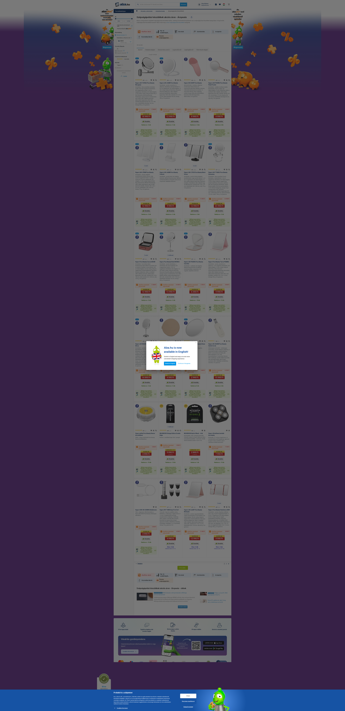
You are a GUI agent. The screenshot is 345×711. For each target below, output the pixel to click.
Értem (188, 696)
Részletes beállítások (188, 701)
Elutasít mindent (188, 707)
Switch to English (170, 363)
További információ (122, 708)
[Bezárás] (196, 343)
